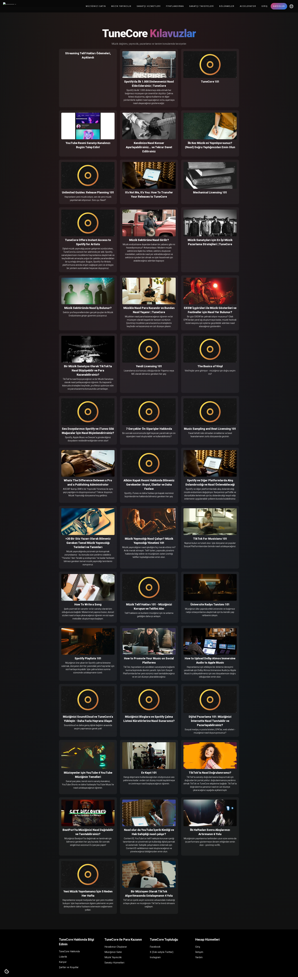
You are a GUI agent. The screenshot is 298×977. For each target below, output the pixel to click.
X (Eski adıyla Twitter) (161, 952)
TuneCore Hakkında (69, 951)
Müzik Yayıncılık (121, 6)
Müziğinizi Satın (96, 6)
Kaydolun (279, 6)
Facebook (155, 946)
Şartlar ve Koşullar (69, 967)
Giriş (265, 6)
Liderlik (63, 956)
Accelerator (248, 6)
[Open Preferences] (7, 971)
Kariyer (63, 962)
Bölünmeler (226, 6)
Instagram (155, 957)
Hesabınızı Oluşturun (115, 946)
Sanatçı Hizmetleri (149, 6)
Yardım (199, 957)
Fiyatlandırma (175, 6)
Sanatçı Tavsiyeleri (201, 6)
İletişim (199, 952)
